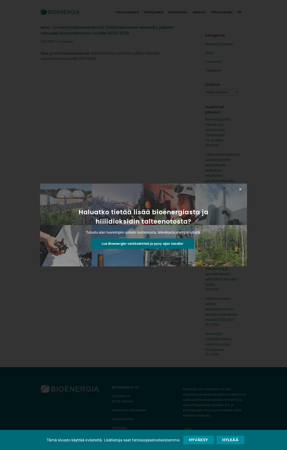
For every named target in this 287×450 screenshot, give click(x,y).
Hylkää (230, 440)
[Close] (240, 189)
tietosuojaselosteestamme (155, 440)
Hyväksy (198, 440)
